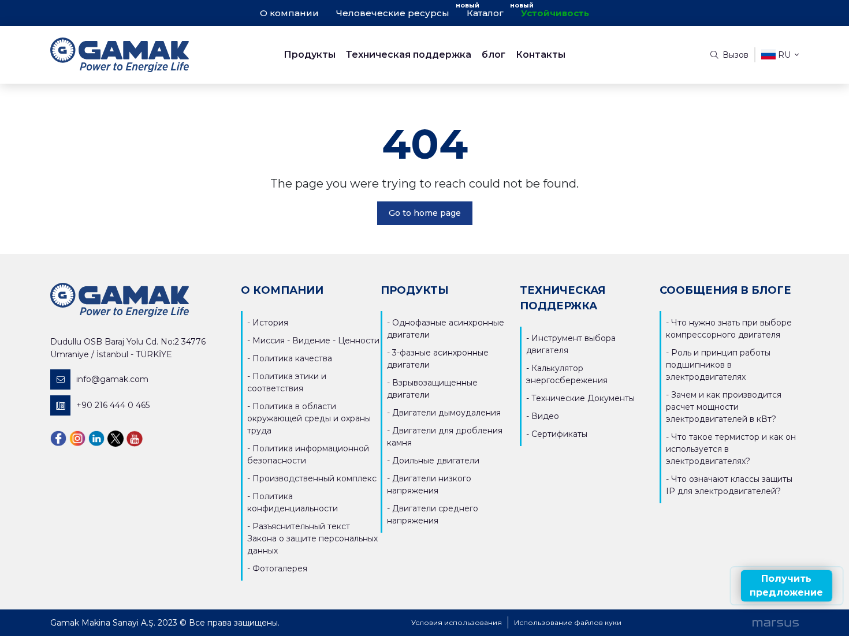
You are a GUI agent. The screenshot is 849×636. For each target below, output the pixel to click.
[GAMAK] (143, 55)
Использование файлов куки (567, 622)
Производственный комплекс (314, 478)
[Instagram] (77, 438)
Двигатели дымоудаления (446, 412)
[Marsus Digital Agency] (776, 623)
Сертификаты (559, 434)
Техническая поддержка (408, 54)
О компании (289, 13)
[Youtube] (134, 438)
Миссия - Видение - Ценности (315, 340)
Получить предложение (786, 585)
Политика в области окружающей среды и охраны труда (309, 418)
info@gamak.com (112, 379)
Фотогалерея (279, 568)
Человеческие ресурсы (392, 13)
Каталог (485, 13)
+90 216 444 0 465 (113, 405)
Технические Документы (583, 398)
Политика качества (292, 358)
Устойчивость (555, 13)
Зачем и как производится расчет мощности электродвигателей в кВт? (723, 407)
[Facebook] (58, 438)
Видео (545, 416)
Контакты (540, 54)
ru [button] (784, 55)
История (270, 322)
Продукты (310, 54)
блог (493, 54)
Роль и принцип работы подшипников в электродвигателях (718, 364)
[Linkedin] (96, 438)
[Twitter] (115, 438)
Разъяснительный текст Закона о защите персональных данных (312, 538)
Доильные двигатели (435, 460)
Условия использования (456, 622)
